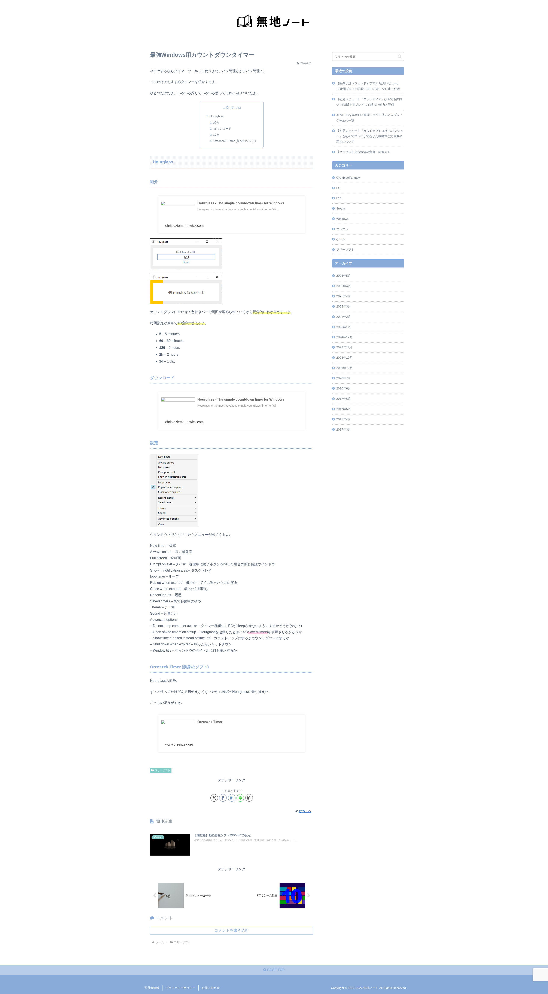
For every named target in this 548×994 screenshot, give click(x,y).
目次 (225, 107)
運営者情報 (151, 988)
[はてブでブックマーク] (231, 798)
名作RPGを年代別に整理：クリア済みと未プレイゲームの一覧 (369, 117)
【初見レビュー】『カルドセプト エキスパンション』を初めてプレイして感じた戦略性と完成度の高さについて (369, 136)
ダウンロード (222, 128)
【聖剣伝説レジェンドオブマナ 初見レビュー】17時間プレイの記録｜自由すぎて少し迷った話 (368, 86)
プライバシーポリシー (180, 988)
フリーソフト (162, 770)
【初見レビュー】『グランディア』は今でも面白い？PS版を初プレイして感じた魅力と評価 (369, 101)
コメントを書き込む (231, 930)
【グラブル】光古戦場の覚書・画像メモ (363, 152)
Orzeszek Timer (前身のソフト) (234, 141)
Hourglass (216, 116)
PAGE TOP (275, 970)
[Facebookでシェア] (223, 798)
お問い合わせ (211, 988)
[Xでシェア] (214, 798)
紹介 (216, 122)
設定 (216, 135)
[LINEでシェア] (240, 798)
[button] (249, 798)
